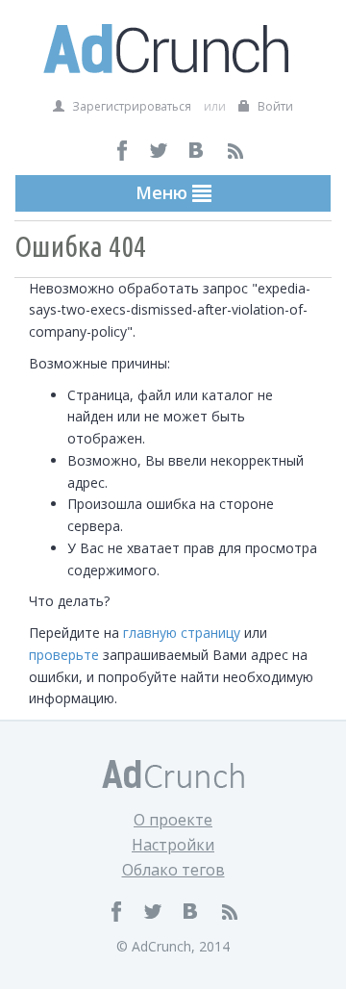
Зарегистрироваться (130, 106)
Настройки (173, 844)
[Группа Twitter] (160, 150)
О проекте (173, 819)
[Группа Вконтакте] (197, 150)
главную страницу (181, 632)
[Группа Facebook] (122, 150)
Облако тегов (173, 869)
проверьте (64, 655)
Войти (274, 106)
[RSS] (235, 150)
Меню (164, 192)
